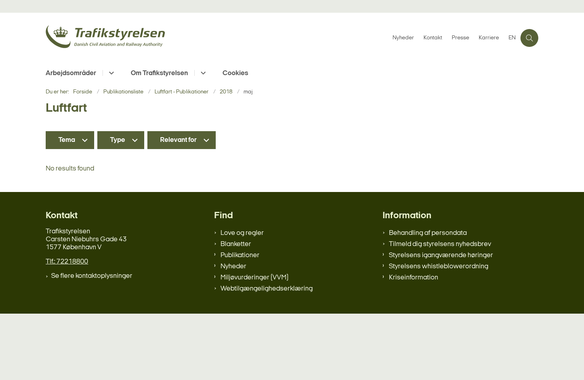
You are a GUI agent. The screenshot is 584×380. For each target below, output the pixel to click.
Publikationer (239, 255)
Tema (66, 140)
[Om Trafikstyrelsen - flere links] (202, 73)
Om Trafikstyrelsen (159, 73)
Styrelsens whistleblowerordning (438, 266)
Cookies (235, 73)
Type (117, 140)
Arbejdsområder (71, 73)
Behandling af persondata (428, 233)
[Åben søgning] (529, 38)
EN (512, 38)
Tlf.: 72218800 (67, 261)
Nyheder (233, 266)
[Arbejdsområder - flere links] (110, 73)
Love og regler (242, 233)
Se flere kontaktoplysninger (91, 276)
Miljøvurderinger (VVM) (254, 277)
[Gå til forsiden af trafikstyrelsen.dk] (217, 37)
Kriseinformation (413, 277)
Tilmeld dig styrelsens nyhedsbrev (440, 244)
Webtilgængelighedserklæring (266, 288)
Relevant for (178, 140)
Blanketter (235, 244)
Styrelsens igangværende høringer (441, 255)
